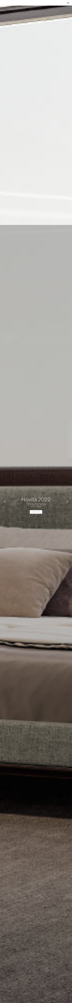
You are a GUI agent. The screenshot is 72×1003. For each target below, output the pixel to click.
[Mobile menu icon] (68, 3)
